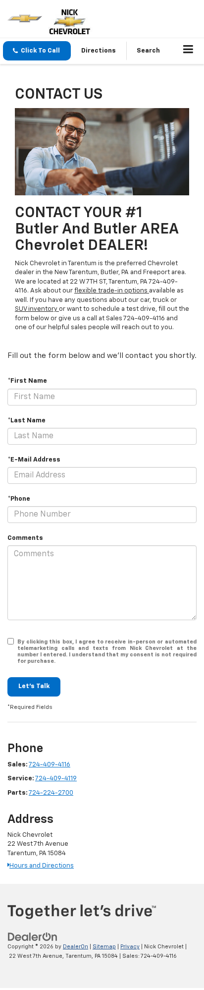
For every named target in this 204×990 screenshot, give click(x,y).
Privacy (130, 946)
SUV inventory (37, 309)
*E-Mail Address (33, 460)
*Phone (18, 499)
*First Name (27, 381)
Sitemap (104, 946)
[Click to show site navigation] (188, 51)
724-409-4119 (56, 778)
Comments (25, 538)
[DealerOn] (32, 937)
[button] (37, 50)
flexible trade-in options (111, 291)
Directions (98, 51)
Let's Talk (34, 686)
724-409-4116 (49, 764)
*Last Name (26, 420)
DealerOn (75, 946)
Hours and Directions (41, 866)
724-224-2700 (51, 793)
